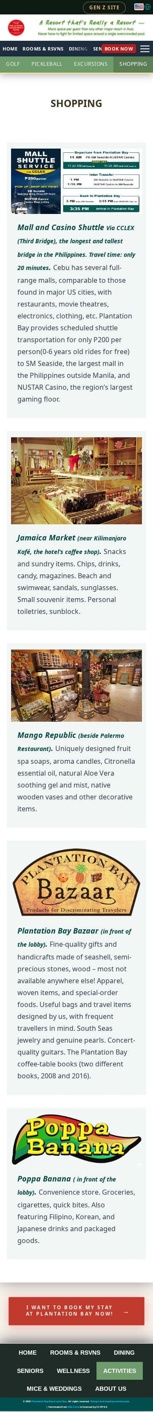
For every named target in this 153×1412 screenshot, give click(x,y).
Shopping (133, 64)
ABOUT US (110, 1388)
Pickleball (46, 64)
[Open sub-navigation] (145, 49)
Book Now (119, 48)
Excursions (91, 64)
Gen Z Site (104, 7)
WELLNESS (73, 1370)
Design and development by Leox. (110, 1401)
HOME (10, 48)
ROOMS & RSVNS (43, 48)
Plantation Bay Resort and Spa (48, 1401)
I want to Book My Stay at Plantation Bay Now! (78, 1310)
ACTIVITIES (119, 1370)
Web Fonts (73, 1407)
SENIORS (30, 1370)
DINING (124, 1352)
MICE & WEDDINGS (54, 1388)
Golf (13, 64)
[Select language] (142, 6)
